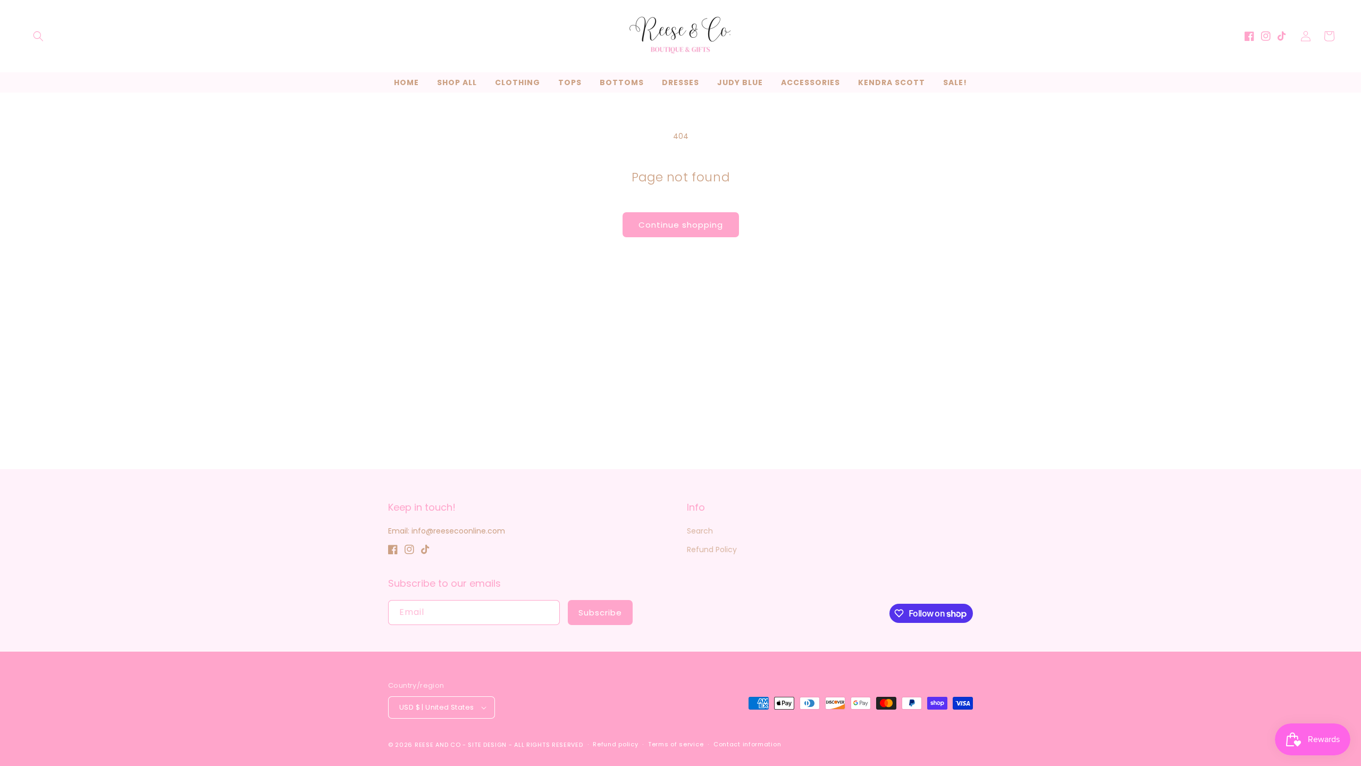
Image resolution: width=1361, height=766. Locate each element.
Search (700, 531)
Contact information (747, 744)
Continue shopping (681, 224)
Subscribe (600, 612)
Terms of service (675, 744)
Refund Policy (712, 549)
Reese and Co (437, 744)
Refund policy (615, 744)
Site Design (487, 744)
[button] (38, 36)
